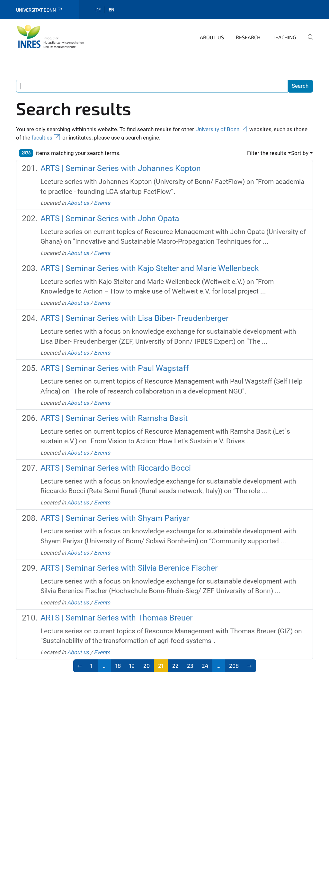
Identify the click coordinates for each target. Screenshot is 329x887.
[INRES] (50, 36)
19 (132, 665)
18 (118, 665)
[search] (308, 41)
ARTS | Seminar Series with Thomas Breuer (116, 617)
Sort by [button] (299, 153)
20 (146, 665)
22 (175, 665)
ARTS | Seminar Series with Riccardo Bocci (115, 468)
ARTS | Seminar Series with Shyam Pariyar (115, 518)
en (111, 9)
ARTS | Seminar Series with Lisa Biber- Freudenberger (134, 318)
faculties (41, 137)
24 (205, 665)
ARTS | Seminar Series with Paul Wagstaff (114, 368)
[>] (249, 665)
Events (102, 203)
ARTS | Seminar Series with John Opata (109, 218)
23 (190, 665)
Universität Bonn (36, 10)
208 (234, 665)
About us (212, 37)
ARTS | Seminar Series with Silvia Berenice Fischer (129, 568)
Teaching (284, 37)
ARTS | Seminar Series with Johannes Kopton (120, 168)
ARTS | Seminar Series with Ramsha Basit (114, 418)
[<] (79, 665)
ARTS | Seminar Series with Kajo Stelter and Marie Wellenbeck (149, 268)
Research (248, 37)
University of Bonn (217, 129)
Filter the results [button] (266, 153)
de (98, 9)
